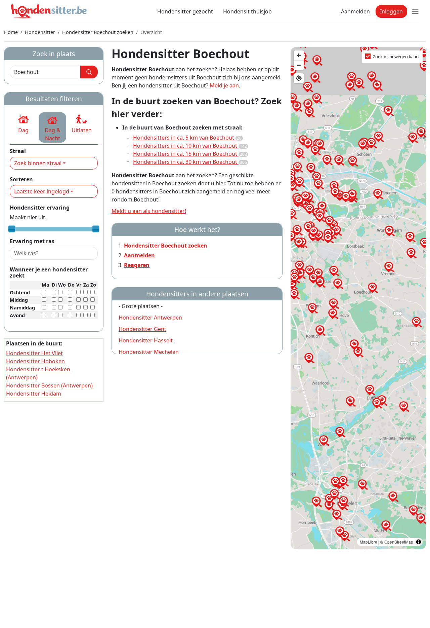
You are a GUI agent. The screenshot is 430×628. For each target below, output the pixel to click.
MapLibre (368, 542)
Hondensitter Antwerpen (150, 317)
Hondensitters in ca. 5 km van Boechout (187, 137)
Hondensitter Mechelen (149, 352)
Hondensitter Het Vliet (34, 353)
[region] (358, 298)
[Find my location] (299, 78)
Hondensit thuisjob (247, 11)
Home (11, 32)
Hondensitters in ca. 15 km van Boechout (190, 153)
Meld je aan (224, 85)
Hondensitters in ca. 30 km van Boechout (190, 161)
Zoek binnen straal (37, 163)
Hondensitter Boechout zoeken (97, 32)
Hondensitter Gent (142, 329)
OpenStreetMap (398, 542)
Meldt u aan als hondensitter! (149, 211)
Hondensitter (40, 32)
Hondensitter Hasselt (146, 340)
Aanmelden (355, 11)
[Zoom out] (299, 65)
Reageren (136, 265)
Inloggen (391, 11)
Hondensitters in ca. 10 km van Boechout (190, 145)
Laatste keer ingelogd (41, 191)
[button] (23, 123)
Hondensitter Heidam (33, 393)
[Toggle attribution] (419, 542)
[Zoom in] (299, 55)
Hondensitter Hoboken (35, 361)
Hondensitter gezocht (185, 11)
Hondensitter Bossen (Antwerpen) (49, 385)
